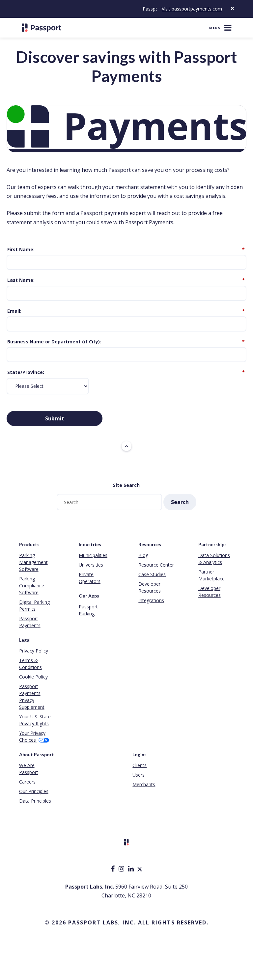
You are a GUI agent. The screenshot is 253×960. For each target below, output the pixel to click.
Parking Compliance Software (31, 585)
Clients (139, 765)
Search (180, 502)
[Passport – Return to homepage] (41, 27)
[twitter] (139, 869)
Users (138, 775)
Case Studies (152, 574)
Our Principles (33, 791)
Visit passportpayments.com (192, 9)
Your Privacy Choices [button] (32, 736)
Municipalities (93, 555)
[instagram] (122, 869)
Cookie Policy (33, 677)
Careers (27, 782)
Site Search (126, 485)
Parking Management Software (33, 562)
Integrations (151, 600)
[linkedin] (131, 869)
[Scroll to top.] (126, 446)
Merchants (143, 784)
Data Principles (35, 801)
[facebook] (113, 869)
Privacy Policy (33, 651)
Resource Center (156, 565)
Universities (91, 565)
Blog (143, 555)
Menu (215, 27)
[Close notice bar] (232, 8)
